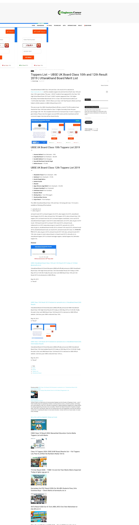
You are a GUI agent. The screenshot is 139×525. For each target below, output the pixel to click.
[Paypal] (102, 1)
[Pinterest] (39, 84)
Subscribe (88, 122)
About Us (48, 1)
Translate (95, 130)
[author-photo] (34, 397)
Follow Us (88, 99)
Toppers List (35, 371)
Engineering (40, 25)
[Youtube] (107, 1)
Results (34, 369)
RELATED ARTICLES (37, 417)
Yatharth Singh (35, 81)
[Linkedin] (100, 1)
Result (80, 25)
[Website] (42, 413)
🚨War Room (87, 25)
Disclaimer (53, 1)
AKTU (64, 25)
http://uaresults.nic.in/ (37, 92)
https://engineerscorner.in (37, 400)
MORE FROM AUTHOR (50, 417)
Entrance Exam (72, 25)
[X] (105, 1)
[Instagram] (97, 1)
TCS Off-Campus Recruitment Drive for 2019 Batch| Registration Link (52, 390)
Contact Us (75, 1)
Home (44, 1)
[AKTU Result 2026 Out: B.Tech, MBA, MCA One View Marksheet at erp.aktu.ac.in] (56, 498)
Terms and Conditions (67, 1)
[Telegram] (48, 84)
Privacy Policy (59, 1)
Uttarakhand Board (36, 373)
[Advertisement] (69, 13)
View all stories (104, 85)
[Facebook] (95, 1)
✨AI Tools (49, 25)
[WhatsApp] (42, 84)
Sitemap (80, 1)
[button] (106, 25)
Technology (57, 25)
